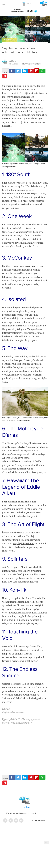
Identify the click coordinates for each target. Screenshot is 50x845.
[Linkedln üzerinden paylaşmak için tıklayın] (25, 71)
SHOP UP (31, 4)
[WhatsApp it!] (42, 71)
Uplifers (12, 61)
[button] (4, 4)
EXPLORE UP (9, 40)
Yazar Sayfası (38, 820)
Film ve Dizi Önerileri (27, 40)
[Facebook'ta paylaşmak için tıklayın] (12, 71)
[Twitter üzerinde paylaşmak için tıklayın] (18, 71)
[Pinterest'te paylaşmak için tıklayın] (31, 71)
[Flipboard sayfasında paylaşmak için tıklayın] (36, 70)
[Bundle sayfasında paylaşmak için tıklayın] (4, 76)
